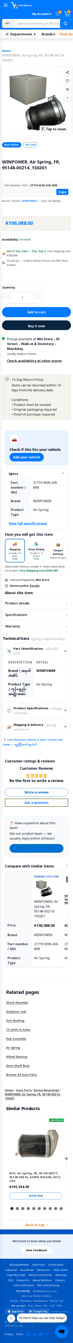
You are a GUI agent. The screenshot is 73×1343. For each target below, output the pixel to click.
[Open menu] (5, 5)
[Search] (65, 23)
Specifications (36, 615)
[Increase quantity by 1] (38, 295)
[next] (66, 1159)
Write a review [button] (37, 792)
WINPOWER (29, 201)
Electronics (43, 1270)
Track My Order (16, 1275)
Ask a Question (36, 848)
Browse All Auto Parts (21, 1075)
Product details (36, 603)
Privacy (9, 1334)
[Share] (67, 72)
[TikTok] (47, 1334)
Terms (19, 1334)
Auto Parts (24, 1090)
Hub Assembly (16, 1039)
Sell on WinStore (24, 1285)
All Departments (19, 1264)
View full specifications (28, 523)
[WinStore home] (41, 5)
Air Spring (13, 1047)
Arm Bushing (15, 1020)
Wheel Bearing (16, 1057)
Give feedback (36, 1250)
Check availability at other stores (34, 361)
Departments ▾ (22, 34)
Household (27, 1270)
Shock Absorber (17, 1002)
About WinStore (42, 1280)
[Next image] (67, 97)
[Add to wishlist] (67, 80)
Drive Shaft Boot (18, 1066)
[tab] (15, 550)
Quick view (36, 1195)
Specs (13, 474)
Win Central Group (48, 1285)
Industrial (11, 1270)
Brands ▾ (48, 34)
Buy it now (36, 326)
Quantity (8, 287)
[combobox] (42, 23)
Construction (56, 1264)
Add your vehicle (26, 457)
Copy (62, 192)
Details (35, 585)
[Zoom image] (67, 89)
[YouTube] (41, 1334)
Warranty (36, 626)
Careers (60, 1280)
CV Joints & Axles (18, 1029)
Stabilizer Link (16, 1011)
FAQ (10, 1280)
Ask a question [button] (36, 802)
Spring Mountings (46, 1090)
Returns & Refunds (40, 1275)
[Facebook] (28, 1334)
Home (6, 51)
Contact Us (22, 1280)
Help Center (60, 1270)
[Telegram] (34, 1334)
